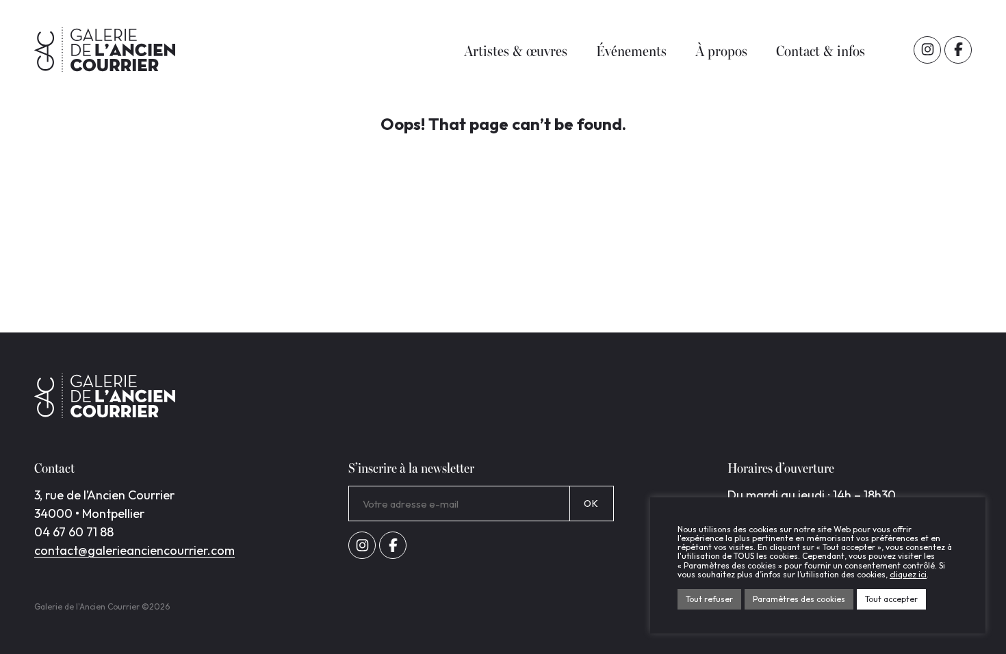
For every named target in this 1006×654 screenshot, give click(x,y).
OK (591, 503)
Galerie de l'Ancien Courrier (104, 49)
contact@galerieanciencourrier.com (134, 550)
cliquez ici (908, 574)
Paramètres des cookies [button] (799, 599)
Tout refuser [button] (709, 599)
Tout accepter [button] (891, 599)
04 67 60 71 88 (74, 532)
